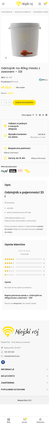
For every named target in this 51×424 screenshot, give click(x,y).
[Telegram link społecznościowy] (46, 115)
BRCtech (14, 82)
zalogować (17, 303)
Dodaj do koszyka (24, 102)
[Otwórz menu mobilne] (3, 3)
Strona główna (6, 12)
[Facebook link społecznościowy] (33, 115)
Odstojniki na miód (40, 12)
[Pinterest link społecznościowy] (40, 115)
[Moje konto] (39, 3)
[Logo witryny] (25, 4)
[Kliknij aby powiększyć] (6, 58)
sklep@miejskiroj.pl (11, 356)
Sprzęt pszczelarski (22, 12)
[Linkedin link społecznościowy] (43, 115)
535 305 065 (9, 352)
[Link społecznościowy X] (36, 115)
